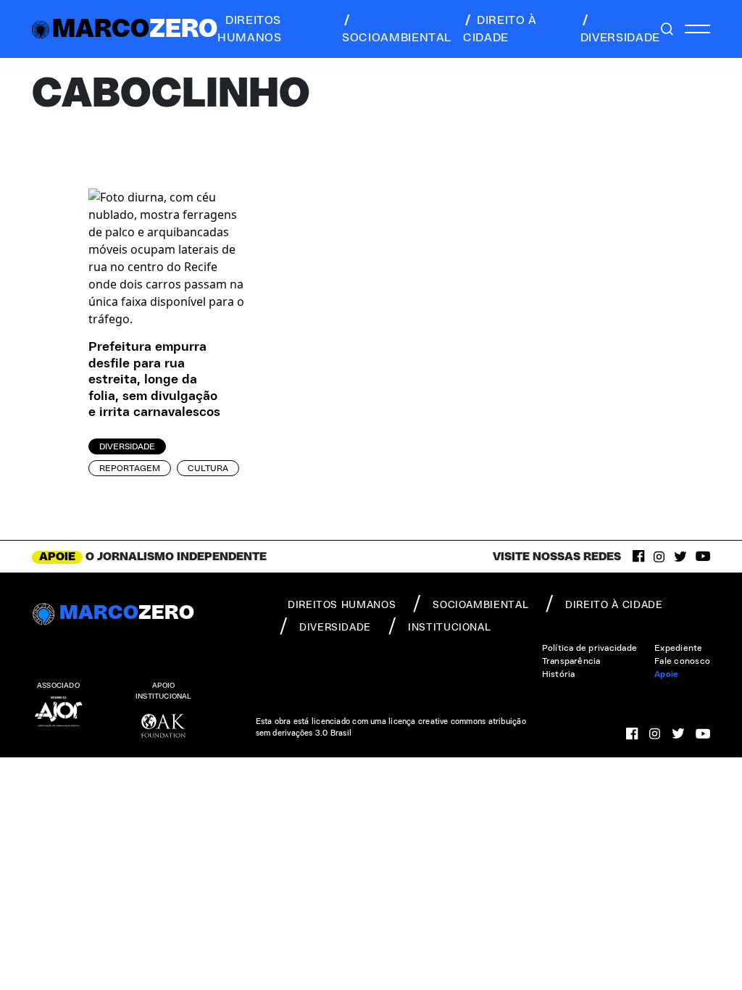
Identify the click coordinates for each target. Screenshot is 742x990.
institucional (449, 628)
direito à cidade (500, 28)
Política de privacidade (590, 648)
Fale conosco (682, 661)
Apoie (666, 674)
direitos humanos (249, 28)
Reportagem (129, 468)
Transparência (571, 661)
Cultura (208, 468)
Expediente (678, 648)
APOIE (57, 556)
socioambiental (396, 37)
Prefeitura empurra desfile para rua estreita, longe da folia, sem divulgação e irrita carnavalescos (154, 380)
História (558, 674)
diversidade (620, 37)
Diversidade (127, 446)
